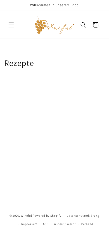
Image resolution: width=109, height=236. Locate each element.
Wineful (26, 215)
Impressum (29, 224)
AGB (46, 224)
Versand (87, 224)
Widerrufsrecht (65, 224)
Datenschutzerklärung (83, 216)
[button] (11, 25)
